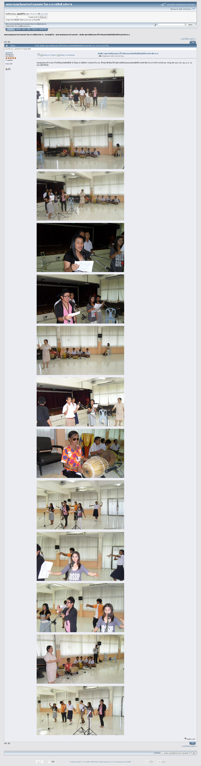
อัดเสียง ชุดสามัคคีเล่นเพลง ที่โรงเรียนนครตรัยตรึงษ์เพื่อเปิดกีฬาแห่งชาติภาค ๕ (104, 34)
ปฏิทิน (28, 29)
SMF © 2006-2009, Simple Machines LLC (100, 762)
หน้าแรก (10, 29)
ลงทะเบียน (44, 14)
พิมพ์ (193, 42)
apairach (9, 53)
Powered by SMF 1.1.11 (77, 762)
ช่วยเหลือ (18, 29)
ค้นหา (23, 29)
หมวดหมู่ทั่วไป (49, 34)
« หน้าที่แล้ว (185, 39)
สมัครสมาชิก (42, 29)
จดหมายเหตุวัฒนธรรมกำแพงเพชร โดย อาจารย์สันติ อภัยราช (23, 34)
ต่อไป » (193, 39)
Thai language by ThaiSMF (122, 762)
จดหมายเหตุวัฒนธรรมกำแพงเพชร (67, 34)
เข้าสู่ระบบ (33, 14)
